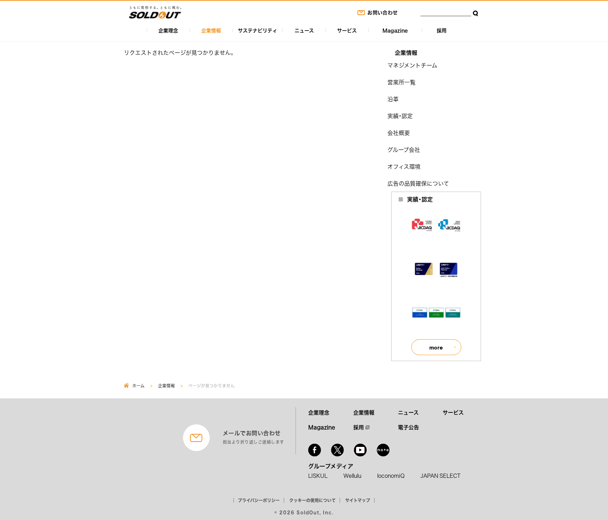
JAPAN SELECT (440, 476)
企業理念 (168, 30)
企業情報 (211, 30)
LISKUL (318, 476)
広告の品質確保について (418, 183)
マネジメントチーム (412, 65)
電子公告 (408, 427)
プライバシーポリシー (259, 500)
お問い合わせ (382, 12)
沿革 (393, 99)
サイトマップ (357, 500)
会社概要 (398, 132)
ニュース (304, 30)
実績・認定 (400, 115)
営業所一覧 (401, 82)
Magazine (395, 30)
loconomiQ (391, 476)
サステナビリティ (257, 30)
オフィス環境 (403, 166)
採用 (441, 30)
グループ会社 (403, 149)
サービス (347, 30)
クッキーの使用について (312, 500)
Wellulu (352, 476)
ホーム (138, 386)
